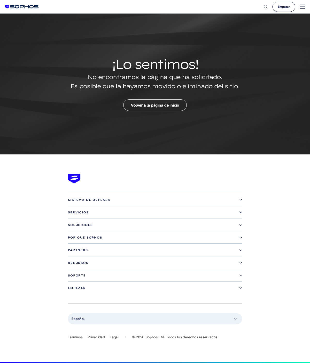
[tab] (155, 199)
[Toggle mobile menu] (302, 6)
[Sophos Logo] (22, 6)
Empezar (284, 6)
